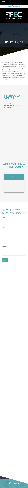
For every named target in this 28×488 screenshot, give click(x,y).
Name (3, 217)
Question (4, 246)
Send (4, 260)
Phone (3, 237)
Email (3, 227)
